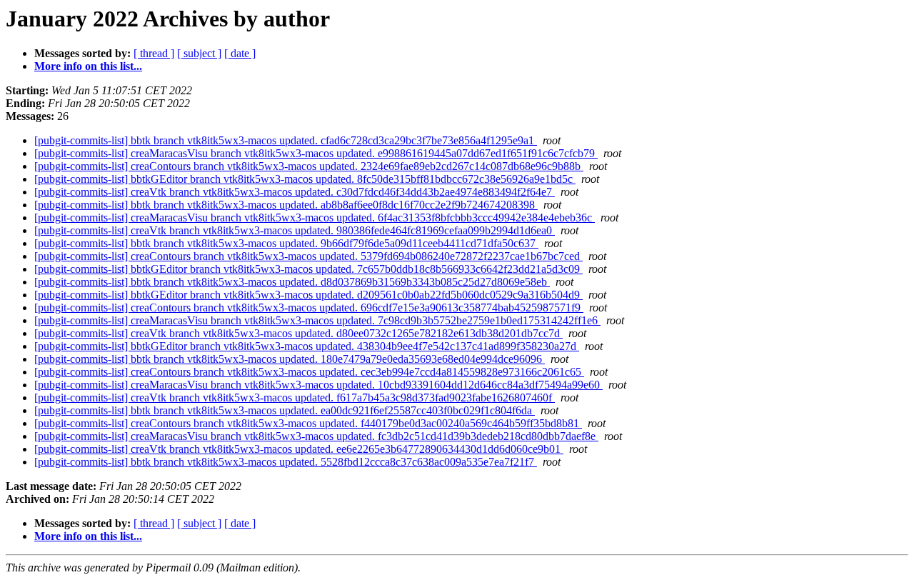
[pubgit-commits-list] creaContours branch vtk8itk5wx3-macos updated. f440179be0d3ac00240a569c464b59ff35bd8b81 (308, 423)
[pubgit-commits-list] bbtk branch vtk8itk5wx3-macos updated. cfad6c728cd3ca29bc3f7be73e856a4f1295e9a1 (285, 140)
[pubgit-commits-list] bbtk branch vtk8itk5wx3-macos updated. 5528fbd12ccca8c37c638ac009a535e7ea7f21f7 (285, 462)
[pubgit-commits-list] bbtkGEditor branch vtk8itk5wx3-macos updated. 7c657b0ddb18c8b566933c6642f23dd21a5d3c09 (308, 269)
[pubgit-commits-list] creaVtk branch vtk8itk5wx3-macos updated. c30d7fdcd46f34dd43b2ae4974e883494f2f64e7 (294, 192)
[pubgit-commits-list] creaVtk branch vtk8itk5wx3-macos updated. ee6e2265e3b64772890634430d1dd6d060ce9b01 (298, 449)
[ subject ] (199, 53)
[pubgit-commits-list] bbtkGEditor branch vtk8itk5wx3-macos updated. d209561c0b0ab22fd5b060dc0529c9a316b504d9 (308, 295)
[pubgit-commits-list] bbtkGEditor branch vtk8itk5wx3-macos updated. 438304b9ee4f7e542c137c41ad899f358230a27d (306, 346)
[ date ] (240, 53)
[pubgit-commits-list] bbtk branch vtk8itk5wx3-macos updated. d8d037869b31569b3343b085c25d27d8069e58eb (292, 282)
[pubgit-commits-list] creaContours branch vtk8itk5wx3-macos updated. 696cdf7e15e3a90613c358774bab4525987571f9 (308, 307)
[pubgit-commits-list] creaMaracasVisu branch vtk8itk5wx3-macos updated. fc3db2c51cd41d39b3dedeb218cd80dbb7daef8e (316, 436)
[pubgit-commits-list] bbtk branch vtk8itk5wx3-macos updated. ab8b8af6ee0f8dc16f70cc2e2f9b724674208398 (286, 205)
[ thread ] (154, 53)
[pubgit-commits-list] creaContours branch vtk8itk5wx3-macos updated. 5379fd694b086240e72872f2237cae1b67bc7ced (308, 256)
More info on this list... (88, 66)
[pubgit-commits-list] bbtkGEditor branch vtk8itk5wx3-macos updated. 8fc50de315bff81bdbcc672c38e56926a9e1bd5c (305, 179)
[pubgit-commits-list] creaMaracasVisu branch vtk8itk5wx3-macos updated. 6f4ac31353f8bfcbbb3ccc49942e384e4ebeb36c (314, 217)
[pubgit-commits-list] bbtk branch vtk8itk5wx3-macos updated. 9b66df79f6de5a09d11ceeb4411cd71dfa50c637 (286, 243)
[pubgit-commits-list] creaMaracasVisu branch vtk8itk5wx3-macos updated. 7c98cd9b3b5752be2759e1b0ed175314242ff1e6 (317, 320)
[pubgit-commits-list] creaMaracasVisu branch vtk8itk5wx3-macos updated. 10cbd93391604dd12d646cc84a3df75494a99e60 (318, 385)
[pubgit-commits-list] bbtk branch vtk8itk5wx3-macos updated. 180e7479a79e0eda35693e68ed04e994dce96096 (289, 359)
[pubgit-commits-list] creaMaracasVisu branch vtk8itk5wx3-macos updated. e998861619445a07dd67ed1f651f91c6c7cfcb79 (316, 153)
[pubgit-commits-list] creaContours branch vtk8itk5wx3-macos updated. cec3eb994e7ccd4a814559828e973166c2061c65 (309, 372)
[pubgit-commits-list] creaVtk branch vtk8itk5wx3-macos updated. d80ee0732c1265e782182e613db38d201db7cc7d (298, 333)
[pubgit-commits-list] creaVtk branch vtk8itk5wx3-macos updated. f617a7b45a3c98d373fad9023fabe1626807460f (294, 397)
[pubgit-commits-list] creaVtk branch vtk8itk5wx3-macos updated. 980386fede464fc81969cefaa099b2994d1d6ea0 (294, 230)
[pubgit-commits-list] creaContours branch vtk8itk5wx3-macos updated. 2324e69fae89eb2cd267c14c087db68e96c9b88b (308, 166)
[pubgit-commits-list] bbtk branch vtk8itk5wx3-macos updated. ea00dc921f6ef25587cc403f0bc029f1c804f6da (284, 410)
